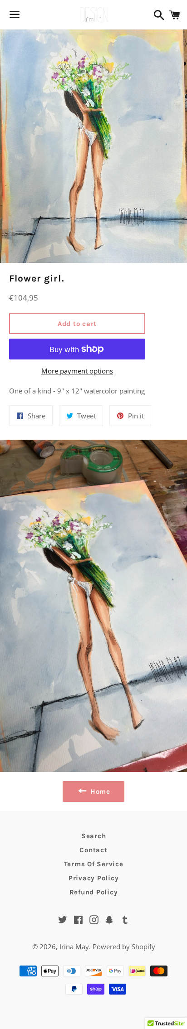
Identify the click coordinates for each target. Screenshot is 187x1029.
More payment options (77, 370)
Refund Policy (93, 892)
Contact (93, 850)
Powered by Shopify (124, 946)
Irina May (74, 946)
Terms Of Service (93, 864)
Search (93, 836)
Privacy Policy (94, 878)
